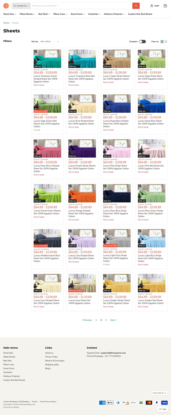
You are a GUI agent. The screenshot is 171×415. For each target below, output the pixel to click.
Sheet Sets (9, 14)
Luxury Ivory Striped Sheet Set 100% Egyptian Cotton (46, 302)
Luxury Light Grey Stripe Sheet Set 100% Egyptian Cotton (115, 258)
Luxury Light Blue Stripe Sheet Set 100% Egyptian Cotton (150, 258)
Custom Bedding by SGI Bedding (16, 401)
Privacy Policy (51, 356)
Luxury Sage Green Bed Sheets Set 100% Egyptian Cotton (47, 123)
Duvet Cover (77, 14)
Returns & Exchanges (54, 360)
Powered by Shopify (11, 407)
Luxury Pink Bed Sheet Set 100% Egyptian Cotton (151, 167)
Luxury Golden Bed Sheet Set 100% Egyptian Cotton (151, 302)
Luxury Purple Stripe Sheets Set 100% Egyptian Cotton (82, 167)
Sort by (34, 41)
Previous (87, 320)
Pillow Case (59, 14)
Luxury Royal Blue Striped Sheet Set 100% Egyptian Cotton (115, 123)
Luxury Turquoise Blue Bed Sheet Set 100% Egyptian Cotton (81, 79)
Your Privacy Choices (48, 401)
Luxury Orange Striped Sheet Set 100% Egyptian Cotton (80, 213)
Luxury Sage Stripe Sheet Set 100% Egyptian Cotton (151, 77)
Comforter (93, 14)
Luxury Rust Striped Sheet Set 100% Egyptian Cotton (81, 122)
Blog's (48, 368)
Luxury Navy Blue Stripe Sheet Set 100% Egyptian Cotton (115, 213)
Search (34, 401)
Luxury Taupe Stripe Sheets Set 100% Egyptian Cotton (116, 77)
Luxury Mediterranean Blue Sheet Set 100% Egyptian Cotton (47, 258)
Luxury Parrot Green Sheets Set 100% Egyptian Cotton (47, 212)
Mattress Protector (113, 14)
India (158, 393)
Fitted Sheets (26, 14)
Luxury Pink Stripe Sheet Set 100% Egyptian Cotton (116, 167)
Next (113, 320)
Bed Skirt (43, 14)
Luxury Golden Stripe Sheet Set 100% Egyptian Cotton (116, 302)
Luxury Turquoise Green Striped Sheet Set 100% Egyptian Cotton (45, 79)
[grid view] (162, 42)
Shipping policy (52, 364)
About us (49, 353)
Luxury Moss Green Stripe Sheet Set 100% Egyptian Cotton (150, 213)
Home (6, 23)
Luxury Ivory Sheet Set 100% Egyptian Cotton (79, 302)
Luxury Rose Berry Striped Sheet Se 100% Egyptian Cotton (46, 168)
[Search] (136, 6)
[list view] (166, 42)
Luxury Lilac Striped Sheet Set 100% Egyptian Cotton (81, 257)
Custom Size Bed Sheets (140, 14)
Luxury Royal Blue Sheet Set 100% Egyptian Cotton (151, 122)
